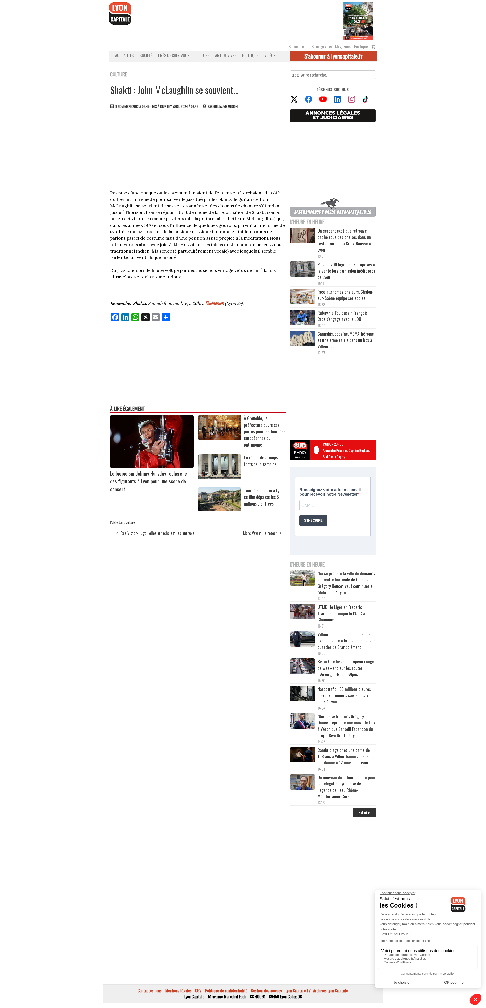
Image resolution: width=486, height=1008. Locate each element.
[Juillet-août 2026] (358, 20)
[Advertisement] (198, 150)
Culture (202, 55)
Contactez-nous (150, 990)
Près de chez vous (173, 55)
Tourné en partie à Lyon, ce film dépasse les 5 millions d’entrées (264, 497)
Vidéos (269, 55)
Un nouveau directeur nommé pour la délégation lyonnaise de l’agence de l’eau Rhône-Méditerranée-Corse (346, 786)
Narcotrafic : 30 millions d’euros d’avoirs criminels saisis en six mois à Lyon (344, 695)
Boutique (361, 47)
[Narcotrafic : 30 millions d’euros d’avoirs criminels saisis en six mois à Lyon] (302, 694)
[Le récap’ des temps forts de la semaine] (219, 478)
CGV (198, 990)
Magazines (343, 47)
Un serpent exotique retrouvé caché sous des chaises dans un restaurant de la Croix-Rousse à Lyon (344, 240)
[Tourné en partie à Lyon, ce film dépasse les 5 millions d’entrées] (219, 510)
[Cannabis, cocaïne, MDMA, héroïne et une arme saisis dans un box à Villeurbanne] (302, 339)
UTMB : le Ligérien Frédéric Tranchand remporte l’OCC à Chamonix (341, 613)
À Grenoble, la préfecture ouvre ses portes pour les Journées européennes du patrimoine (264, 431)
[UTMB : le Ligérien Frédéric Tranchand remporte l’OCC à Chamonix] (302, 612)
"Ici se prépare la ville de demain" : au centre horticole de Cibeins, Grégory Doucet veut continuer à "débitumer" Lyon (346, 582)
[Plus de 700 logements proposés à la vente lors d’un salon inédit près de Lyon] (302, 269)
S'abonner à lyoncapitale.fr (333, 56)
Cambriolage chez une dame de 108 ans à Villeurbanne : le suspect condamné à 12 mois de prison (347, 756)
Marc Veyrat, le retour (260, 533)
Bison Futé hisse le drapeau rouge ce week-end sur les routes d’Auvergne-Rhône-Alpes (346, 667)
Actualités (124, 55)
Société (146, 55)
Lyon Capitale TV (298, 990)
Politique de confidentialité (226, 990)
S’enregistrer (322, 47)
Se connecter (299, 47)
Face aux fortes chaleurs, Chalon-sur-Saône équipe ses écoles (346, 295)
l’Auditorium (214, 303)
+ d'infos (364, 812)
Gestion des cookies (266, 990)
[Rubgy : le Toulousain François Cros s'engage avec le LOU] (302, 318)
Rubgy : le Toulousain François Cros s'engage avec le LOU (343, 316)
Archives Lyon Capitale (330, 990)
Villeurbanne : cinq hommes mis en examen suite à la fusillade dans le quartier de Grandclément (346, 640)
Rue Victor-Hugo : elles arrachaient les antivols (157, 533)
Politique (250, 55)
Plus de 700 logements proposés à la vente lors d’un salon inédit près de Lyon (346, 270)
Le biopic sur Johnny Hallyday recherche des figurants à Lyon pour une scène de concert (148, 481)
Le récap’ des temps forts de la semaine (261, 460)
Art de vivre (225, 55)
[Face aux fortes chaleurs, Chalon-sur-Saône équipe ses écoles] (302, 297)
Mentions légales (178, 990)
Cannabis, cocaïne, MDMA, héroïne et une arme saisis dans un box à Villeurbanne (346, 340)
